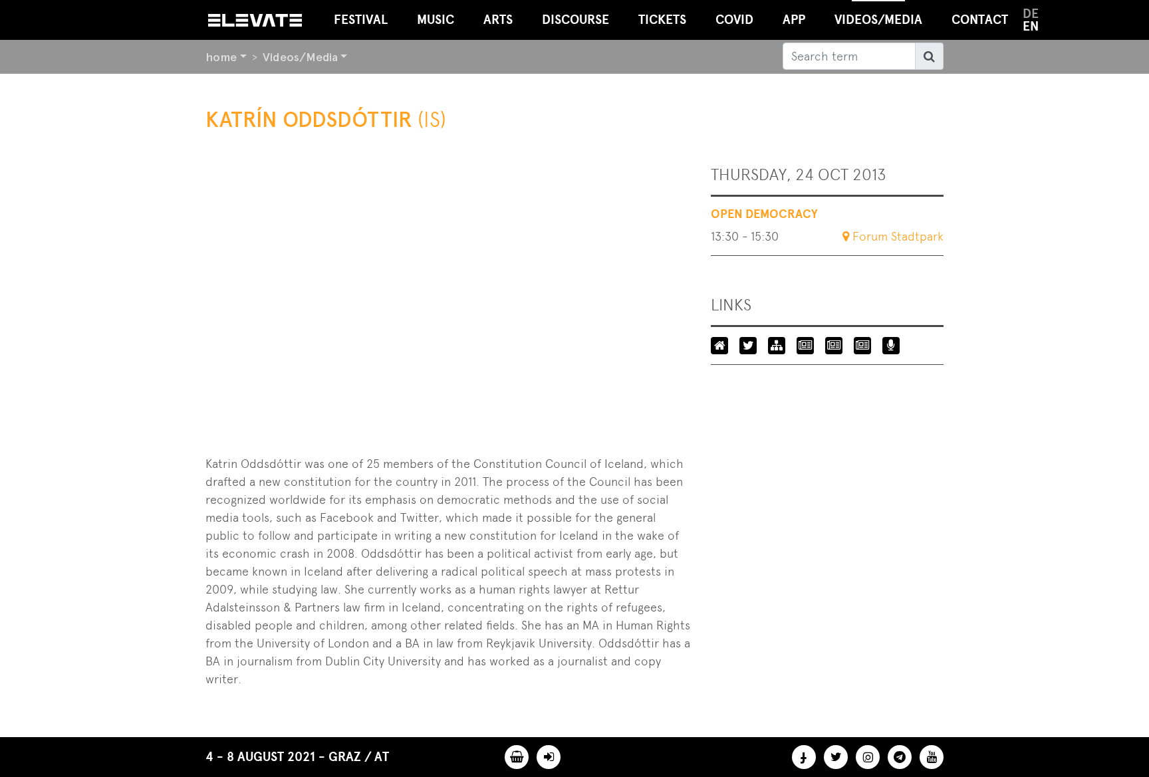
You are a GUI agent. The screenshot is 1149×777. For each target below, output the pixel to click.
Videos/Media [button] (878, 19)
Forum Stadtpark (898, 236)
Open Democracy (764, 214)
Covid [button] (734, 19)
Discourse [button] (575, 19)
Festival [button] (361, 19)
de (1031, 13)
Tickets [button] (662, 19)
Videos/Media (300, 57)
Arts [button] (498, 19)
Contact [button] (980, 19)
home (221, 57)
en (1031, 26)
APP (794, 19)
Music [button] (435, 19)
